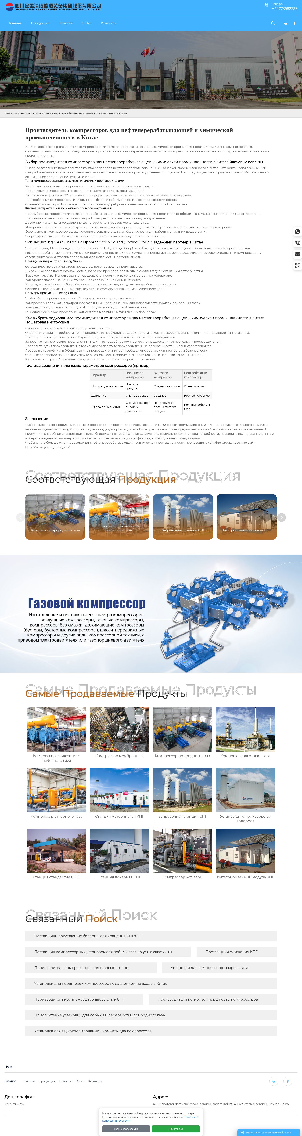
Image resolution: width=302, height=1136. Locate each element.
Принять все (176, 1128)
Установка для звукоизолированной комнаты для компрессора (93, 1031)
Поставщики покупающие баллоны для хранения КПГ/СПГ (88, 936)
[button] (281, 517)
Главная (9, 113)
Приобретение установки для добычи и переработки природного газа (99, 1015)
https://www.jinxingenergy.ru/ (47, 447)
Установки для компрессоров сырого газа (209, 968)
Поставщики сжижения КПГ (231, 952)
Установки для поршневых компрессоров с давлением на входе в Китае (100, 983)
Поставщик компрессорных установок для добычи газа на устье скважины (103, 952)
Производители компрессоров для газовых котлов (81, 968)
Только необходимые (126, 1128)
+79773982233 (14, 1104)
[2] (54, 7)
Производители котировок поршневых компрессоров (208, 999)
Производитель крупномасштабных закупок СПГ (79, 999)
